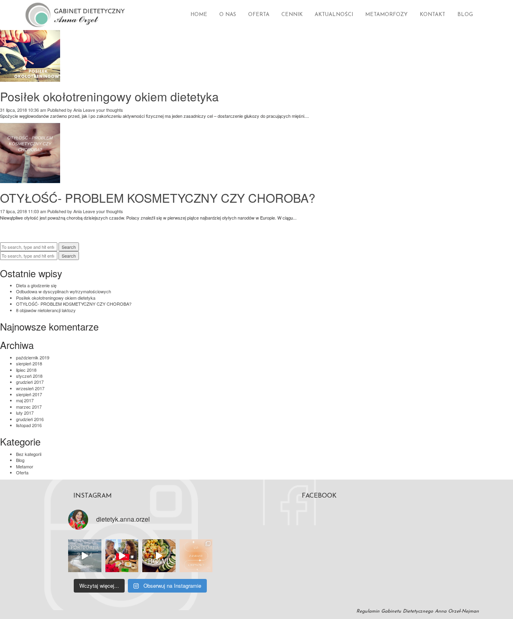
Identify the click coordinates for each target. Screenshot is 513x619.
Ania (77, 110)
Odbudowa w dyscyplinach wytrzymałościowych (63, 291)
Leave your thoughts (103, 110)
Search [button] (69, 247)
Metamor (24, 466)
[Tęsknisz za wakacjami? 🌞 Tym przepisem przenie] (159, 556)
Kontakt (432, 14)
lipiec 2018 (26, 370)
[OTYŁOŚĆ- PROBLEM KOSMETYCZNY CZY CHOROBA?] (30, 180)
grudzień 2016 (30, 419)
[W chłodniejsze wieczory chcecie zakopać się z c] (196, 556)
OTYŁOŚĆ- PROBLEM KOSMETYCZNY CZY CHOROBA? (157, 197)
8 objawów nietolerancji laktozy (46, 310)
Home (198, 14)
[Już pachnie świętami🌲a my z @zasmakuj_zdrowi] (122, 556)
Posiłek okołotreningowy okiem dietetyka (109, 96)
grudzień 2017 (30, 382)
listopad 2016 (29, 425)
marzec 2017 (29, 406)
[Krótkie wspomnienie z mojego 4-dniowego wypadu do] (84, 556)
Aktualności (334, 14)
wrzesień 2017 (30, 388)
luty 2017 (25, 412)
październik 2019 (32, 357)
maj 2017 (25, 400)
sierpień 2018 (29, 363)
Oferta (258, 14)
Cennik (292, 14)
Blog (465, 14)
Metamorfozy (386, 14)
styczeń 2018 (29, 376)
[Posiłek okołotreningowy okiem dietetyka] (30, 78)
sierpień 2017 (29, 394)
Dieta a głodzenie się (36, 285)
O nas (227, 14)
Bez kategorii (28, 454)
